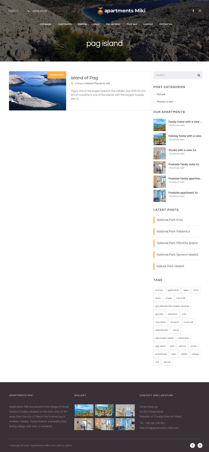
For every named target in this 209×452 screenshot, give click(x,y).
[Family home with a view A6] (83, 410)
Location (148, 24)
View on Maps (172, 416)
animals (159, 290)
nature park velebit (164, 338)
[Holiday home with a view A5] (104, 410)
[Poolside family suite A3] (83, 424)
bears (186, 290)
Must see (132, 24)
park (172, 346)
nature (176, 330)
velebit (184, 354)
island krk (172, 314)
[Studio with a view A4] (125, 410)
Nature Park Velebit (170, 266)
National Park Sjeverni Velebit (177, 254)
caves (158, 298)
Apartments (65, 24)
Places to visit (102, 83)
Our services (113, 24)
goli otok (159, 314)
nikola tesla (183, 338)
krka (184, 314)
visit (157, 362)
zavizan (167, 362)
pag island (160, 346)
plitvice (182, 346)
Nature (90, 83)
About (96, 24)
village (195, 354)
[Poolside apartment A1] (125, 424)
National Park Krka (170, 220)
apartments (173, 290)
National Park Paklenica (173, 231)
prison (194, 346)
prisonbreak (161, 354)
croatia (168, 298)
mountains (160, 322)
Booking (82, 24)
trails (173, 354)
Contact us (166, 24)
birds (195, 290)
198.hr (68, 445)
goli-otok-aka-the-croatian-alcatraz (172, 306)
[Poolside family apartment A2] (104, 424)
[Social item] (193, 10)
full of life (181, 298)
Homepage (46, 24)
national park (161, 330)
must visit (188, 322)
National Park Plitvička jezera (177, 243)
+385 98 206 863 (39, 11)
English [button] (12, 11)
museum (174, 322)
